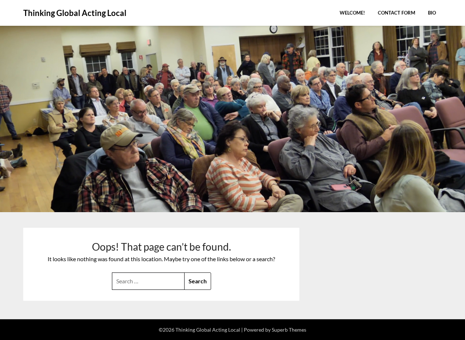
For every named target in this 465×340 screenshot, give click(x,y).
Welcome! (352, 13)
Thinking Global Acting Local (74, 13)
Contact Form (396, 13)
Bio (432, 13)
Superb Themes (289, 330)
